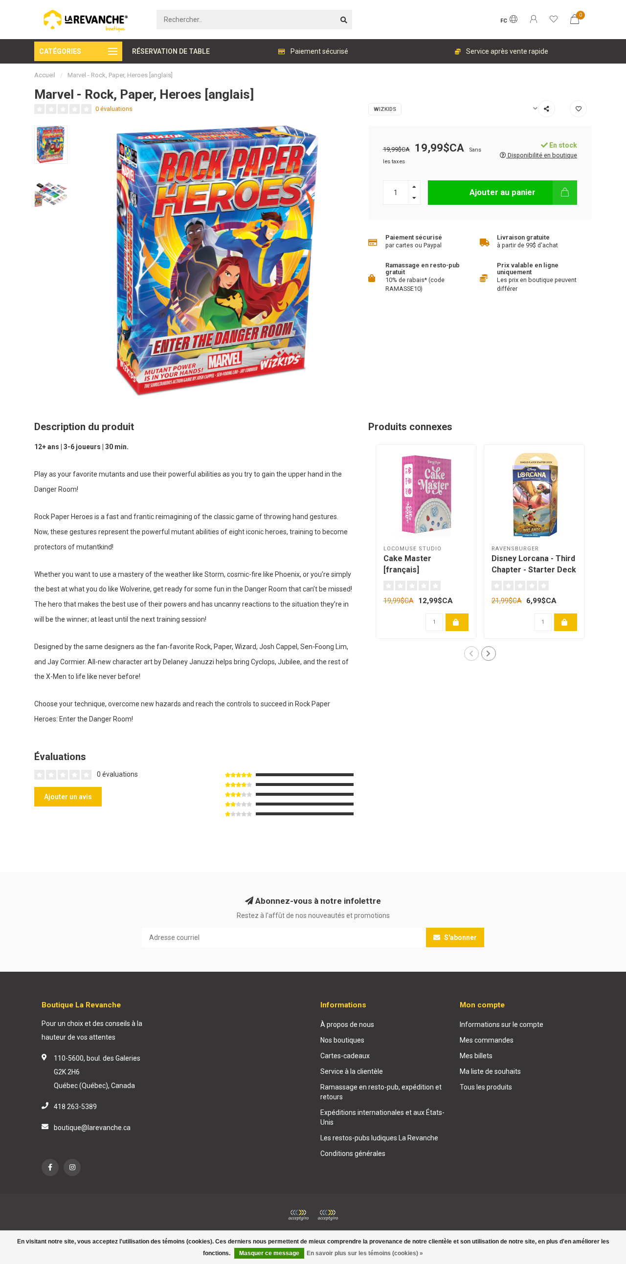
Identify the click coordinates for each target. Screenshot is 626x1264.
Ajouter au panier (503, 192)
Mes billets (476, 1056)
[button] (471, 653)
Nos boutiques (342, 1040)
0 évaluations (114, 108)
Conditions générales (352, 1153)
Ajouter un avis (68, 797)
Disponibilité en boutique (541, 155)
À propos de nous (347, 1024)
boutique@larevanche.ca (92, 1128)
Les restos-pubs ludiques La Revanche (379, 1138)
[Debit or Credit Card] (298, 1215)
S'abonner (460, 937)
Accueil (44, 75)
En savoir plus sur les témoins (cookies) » (365, 1253)
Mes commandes (487, 1040)
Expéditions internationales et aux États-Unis (382, 1117)
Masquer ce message (269, 1253)
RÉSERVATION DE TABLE (171, 51)
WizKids (385, 109)
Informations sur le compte (501, 1024)
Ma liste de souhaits (490, 1071)
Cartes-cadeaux (345, 1056)
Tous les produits (486, 1087)
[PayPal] (327, 1215)
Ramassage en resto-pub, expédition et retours (381, 1092)
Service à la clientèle (351, 1071)
